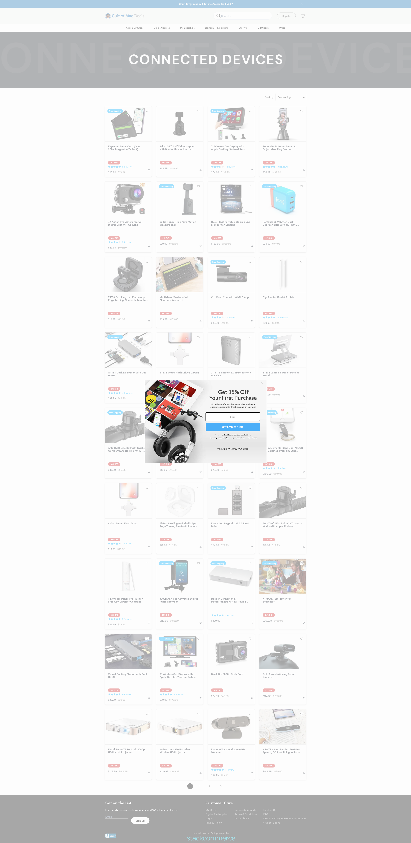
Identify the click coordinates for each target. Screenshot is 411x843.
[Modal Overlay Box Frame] (205, 421)
